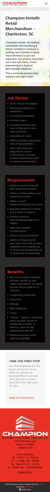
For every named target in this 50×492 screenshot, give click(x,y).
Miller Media (29, 487)
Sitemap (42, 484)
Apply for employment (21, 397)
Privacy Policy (25, 472)
